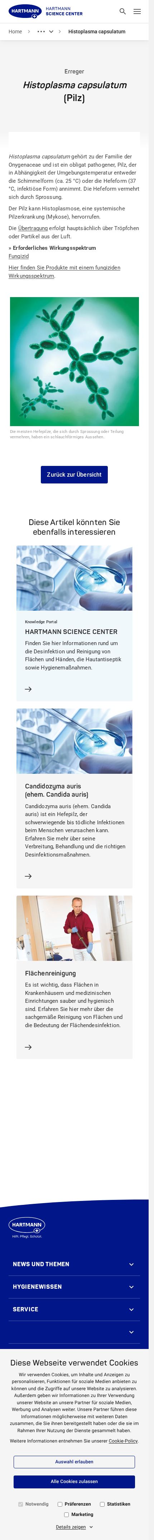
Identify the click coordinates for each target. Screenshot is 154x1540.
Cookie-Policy (123, 1441)
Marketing (82, 1514)
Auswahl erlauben (74, 1462)
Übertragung (33, 228)
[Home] (45, 11)
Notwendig (37, 1504)
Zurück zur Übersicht (74, 474)
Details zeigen (71, 1527)
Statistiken (118, 1504)
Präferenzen (78, 1504)
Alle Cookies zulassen (74, 1481)
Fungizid (19, 256)
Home (15, 31)
